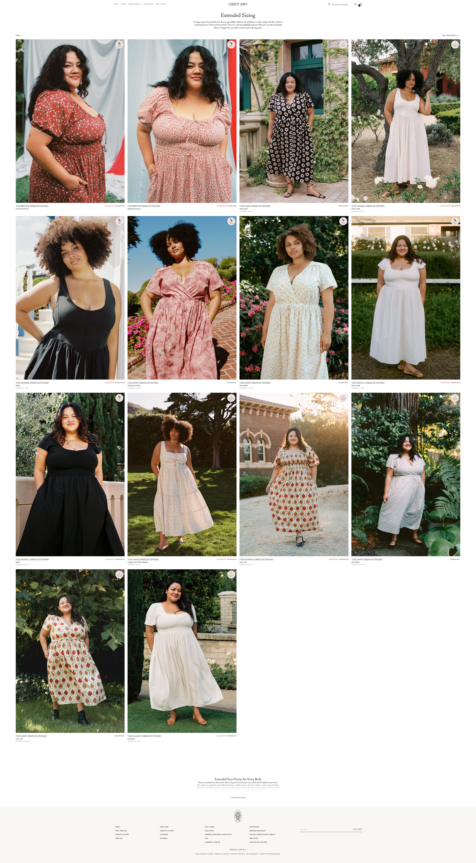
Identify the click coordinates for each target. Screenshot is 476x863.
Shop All (119, 838)
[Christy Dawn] (238, 4)
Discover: (164, 827)
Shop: (117, 827)
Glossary (164, 834)
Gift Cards (209, 827)
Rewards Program (258, 831)
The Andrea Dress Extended (368, 207)
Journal (163, 838)
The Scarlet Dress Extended (144, 737)
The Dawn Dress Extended (254, 207)
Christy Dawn (206, 854)
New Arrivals (121, 831)
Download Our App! (258, 842)
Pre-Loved (254, 838)
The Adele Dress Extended (143, 561)
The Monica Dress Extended (368, 384)
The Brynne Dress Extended (32, 207)
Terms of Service (222, 854)
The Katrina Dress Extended (256, 561)
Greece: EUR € (237, 849)
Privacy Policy (238, 854)
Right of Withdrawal (270, 854)
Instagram (254, 827)
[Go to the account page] (355, 4)
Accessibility (252, 854)
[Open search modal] (329, 4)
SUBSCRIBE (357, 829)
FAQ (206, 838)
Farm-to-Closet (122, 834)
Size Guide (209, 831)
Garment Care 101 (212, 842)
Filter (18, 35)
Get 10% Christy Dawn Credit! (262, 834)
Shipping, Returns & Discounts (218, 834)
